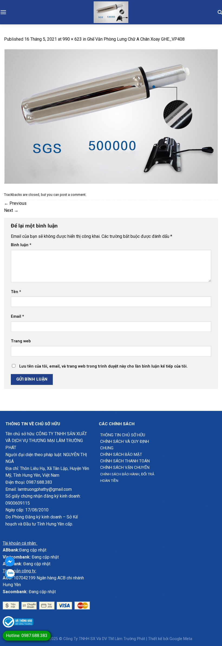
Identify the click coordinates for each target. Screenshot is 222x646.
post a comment (73, 195)
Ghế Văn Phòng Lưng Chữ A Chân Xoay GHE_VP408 (136, 39)
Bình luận (21, 245)
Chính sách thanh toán (125, 461)
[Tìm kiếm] (220, 12)
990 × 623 (72, 39)
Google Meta (180, 639)
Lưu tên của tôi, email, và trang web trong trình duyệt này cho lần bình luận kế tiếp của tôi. (103, 366)
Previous (15, 203)
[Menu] (3, 12)
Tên (16, 292)
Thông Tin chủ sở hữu (122, 435)
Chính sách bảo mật (121, 454)
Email (17, 316)
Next (11, 210)
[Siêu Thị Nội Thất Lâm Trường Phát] (111, 12)
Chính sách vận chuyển (124, 467)
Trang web (21, 341)
